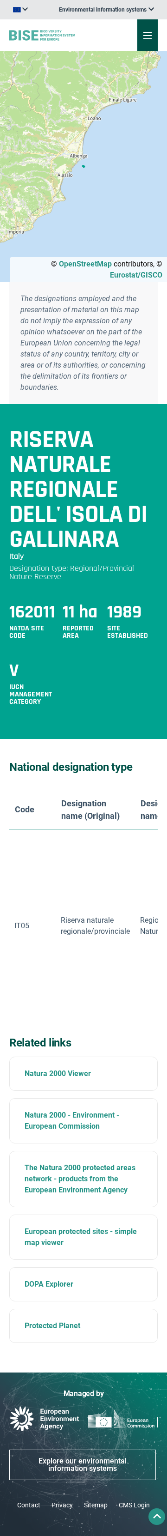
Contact (28, 1505)
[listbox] (106, 9)
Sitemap (96, 1505)
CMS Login (134, 1505)
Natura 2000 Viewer (58, 1073)
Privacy (62, 1505)
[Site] (56, 35)
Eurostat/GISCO (136, 275)
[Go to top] (156, 1516)
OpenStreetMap (85, 264)
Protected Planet (52, 1325)
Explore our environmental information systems (83, 1465)
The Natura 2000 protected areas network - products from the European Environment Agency (80, 1178)
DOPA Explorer (49, 1284)
